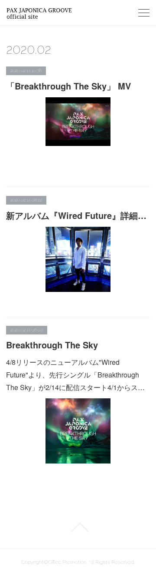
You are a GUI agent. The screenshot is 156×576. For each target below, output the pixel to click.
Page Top (78, 527)
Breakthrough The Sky (52, 344)
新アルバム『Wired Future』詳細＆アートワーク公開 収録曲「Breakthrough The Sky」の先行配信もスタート (78, 215)
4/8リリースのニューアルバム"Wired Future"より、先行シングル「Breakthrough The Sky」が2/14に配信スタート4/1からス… (75, 374)
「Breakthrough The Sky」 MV (68, 85)
